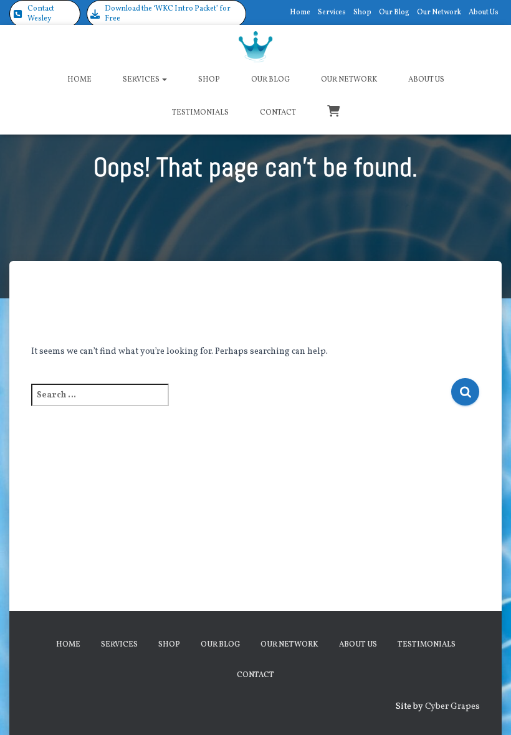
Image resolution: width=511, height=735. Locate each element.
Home (300, 12)
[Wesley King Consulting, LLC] (256, 46)
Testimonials (200, 113)
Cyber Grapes (452, 707)
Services (332, 12)
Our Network (439, 12)
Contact (278, 113)
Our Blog (394, 12)
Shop (362, 12)
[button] (44, 13)
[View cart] (333, 110)
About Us (484, 12)
